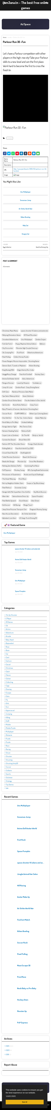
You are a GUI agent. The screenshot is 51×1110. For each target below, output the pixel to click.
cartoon (9, 661)
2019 (8, 1054)
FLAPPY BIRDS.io (20, 413)
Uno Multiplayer (25, 192)
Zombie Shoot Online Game (11, 400)
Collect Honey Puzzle (21, 357)
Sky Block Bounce (40, 492)
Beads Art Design (8, 461)
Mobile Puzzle (11, 728)
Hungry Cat (25, 234)
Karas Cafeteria (28, 396)
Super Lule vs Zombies (10, 435)
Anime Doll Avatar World (10, 379)
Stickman (9, 777)
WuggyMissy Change (9, 374)
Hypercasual (10, 710)
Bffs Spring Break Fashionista (38, 470)
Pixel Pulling (6, 357)
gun (7, 707)
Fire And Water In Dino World (35, 400)
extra (7, 696)
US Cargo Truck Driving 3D (28, 518)
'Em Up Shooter (11, 615)
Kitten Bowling (25, 217)
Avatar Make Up (40, 418)
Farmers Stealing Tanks (10, 431)
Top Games (10, 784)
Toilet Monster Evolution (11, 457)
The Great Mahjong (8, 479)
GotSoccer (6, 505)
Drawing (8, 689)
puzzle (8, 739)
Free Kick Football (26, 374)
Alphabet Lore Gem (9, 518)
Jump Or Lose (7, 387)
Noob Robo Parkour (20, 405)
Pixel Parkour (6, 487)
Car (7, 654)
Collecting (9, 682)
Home (4, 37)
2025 (9, 1046)
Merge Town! (27, 505)
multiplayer (10, 731)
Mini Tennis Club (25, 426)
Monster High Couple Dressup (26, 348)
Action (8, 629)
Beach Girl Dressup (29, 457)
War (7, 788)
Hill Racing (16, 505)
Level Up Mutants (23, 383)
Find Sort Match (23, 920)
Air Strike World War (25, 209)
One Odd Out (6, 418)
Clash (8, 671)
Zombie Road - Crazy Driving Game (27, 387)
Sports (8, 774)
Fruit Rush (20, 352)
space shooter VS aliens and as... (30, 863)
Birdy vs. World (37, 435)
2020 (8, 1050)
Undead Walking (26, 422)
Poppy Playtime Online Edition (26, 344)
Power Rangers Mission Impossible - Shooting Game (20, 361)
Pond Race (22, 479)
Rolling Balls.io (7, 448)
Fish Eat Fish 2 (7, 344)
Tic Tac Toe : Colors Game (23, 418)
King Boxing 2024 (8, 370)
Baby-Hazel (10, 640)
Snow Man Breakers (36, 461)
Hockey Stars (39, 374)
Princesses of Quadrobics (11, 474)
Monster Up (22, 461)
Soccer (8, 767)
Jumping (9, 714)
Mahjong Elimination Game (11, 335)
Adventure (10, 633)
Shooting (9, 760)
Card (7, 657)
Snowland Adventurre (10, 339)
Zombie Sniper (40, 339)
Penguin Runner (8, 383)
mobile (8, 724)
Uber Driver (35, 501)
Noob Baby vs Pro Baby (10, 422)
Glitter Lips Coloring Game (38, 413)
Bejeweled (10, 643)
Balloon (42, 344)
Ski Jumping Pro (8, 352)
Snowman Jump (25, 200)
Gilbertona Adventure (35, 352)
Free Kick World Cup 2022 (24, 448)
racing (8, 749)
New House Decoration (10, 514)
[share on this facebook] (5, 153)
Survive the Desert (9, 440)
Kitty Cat (25, 225)
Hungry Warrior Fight (9, 426)
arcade (10, 37)
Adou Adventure (28, 379)
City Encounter (7, 348)
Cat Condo (6, 405)
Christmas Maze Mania (10, 331)
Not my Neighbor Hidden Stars (12, 483)
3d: (7, 625)
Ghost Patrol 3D (24, 440)
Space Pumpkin (37, 496)
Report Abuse (10, 1064)
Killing (8, 717)
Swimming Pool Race (32, 466)
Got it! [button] (24, 1102)
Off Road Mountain (30, 335)
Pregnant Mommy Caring (38, 509)
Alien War (5, 496)
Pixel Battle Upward (9, 501)
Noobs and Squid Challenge (33, 474)
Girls (7, 703)
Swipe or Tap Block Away (35, 483)
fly (7, 700)
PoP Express (6, 470)
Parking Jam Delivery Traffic (11, 466)
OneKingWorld (25, 453)
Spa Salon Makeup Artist (10, 396)
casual (8, 664)
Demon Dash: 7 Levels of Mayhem (14, 365)
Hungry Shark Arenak (35, 444)
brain (7, 650)
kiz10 (7, 721)
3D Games (9, 622)
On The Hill (25, 435)
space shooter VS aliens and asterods (34, 331)
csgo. (8, 686)
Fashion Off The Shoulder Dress (13, 444)
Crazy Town (34, 405)
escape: (8, 693)
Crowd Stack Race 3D (9, 453)
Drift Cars (5, 392)
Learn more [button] (11, 1096)
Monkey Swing (19, 470)
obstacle (9, 735)
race (7, 746)
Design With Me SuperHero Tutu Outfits (16, 492)
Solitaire (9, 770)
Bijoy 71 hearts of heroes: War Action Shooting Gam (20, 409)
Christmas (9, 668)
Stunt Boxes (23, 501)
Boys (7, 647)
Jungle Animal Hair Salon (27, 874)
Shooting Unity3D (12, 763)
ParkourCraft (26, 431)
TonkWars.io (37, 383)
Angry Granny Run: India (25, 370)
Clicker (8, 678)
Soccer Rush (7, 413)
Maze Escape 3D (23, 965)
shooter (9, 756)
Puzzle (8, 742)
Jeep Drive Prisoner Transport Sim (14, 509)
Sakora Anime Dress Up (20, 496)
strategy (9, 781)
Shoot (8, 753)
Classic (8, 675)
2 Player (8, 618)
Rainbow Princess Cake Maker (22, 392)
